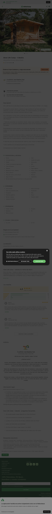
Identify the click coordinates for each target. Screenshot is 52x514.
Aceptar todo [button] (39, 261)
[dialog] (26, 257)
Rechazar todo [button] (25, 261)
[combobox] (47, 250)
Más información (34, 257)
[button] (12, 261)
